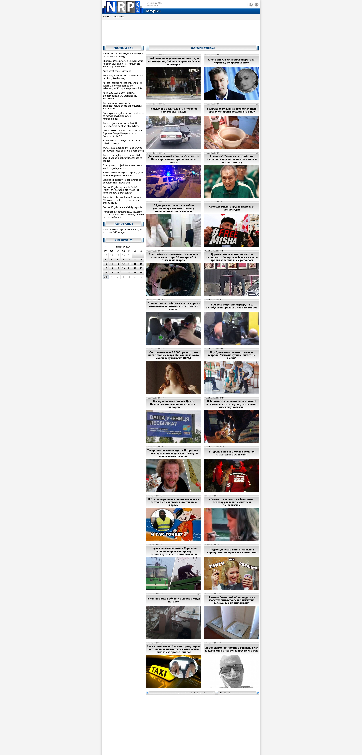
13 (217, 693)
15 (225, 693)
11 (208, 693)
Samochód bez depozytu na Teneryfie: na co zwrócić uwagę (123, 55)
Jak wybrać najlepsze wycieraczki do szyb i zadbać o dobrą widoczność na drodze (122, 158)
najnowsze (123, 48)
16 (229, 693)
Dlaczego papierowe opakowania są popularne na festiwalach (122, 181)
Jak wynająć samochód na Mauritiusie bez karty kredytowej (123, 77)
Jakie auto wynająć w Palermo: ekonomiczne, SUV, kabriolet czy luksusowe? (120, 96)
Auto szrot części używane (117, 71)
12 (212, 693)
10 (204, 693)
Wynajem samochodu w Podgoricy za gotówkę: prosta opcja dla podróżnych (123, 149)
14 (221, 693)
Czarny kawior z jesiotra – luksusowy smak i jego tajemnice (122, 167)
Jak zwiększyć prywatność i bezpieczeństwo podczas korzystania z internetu (123, 106)
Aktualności (118, 17)
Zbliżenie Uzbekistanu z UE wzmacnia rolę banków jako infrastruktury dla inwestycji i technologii (123, 64)
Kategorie (152, 11)
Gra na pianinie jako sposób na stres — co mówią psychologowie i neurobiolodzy (123, 116)
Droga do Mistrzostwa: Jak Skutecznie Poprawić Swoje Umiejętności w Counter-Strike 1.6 (123, 133)
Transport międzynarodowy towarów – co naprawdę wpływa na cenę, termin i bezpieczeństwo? (123, 215)
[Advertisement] (181, 31)
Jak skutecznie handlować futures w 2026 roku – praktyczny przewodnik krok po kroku (122, 200)
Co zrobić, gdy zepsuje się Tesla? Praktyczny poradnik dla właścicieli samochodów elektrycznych (121, 190)
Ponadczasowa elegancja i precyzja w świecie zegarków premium (123, 174)
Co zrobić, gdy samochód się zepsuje (122, 207)
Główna (107, 17)
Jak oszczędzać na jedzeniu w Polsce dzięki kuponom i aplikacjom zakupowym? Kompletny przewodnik (122, 86)
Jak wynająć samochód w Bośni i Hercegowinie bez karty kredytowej (121, 125)
